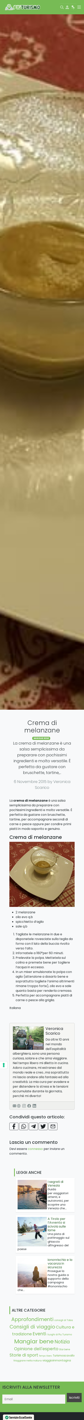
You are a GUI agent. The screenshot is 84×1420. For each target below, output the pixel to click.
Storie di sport (24, 1355)
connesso (35, 1149)
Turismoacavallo (64, 1355)
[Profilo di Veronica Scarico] (28, 1038)
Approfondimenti (32, 1319)
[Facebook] (29, 1105)
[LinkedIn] (34, 1105)
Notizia (62, 1341)
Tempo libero (45, 1355)
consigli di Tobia (63, 1320)
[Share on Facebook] (13, 1126)
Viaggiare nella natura (27, 1360)
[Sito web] (19, 1105)
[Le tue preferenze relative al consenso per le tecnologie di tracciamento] (3, 1065)
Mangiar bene (41, 738)
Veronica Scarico (54, 1031)
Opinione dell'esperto (36, 1349)
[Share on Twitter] (43, 1126)
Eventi (39, 1334)
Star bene (64, 1349)
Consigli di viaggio (32, 1326)
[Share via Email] (52, 1126)
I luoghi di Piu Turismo (59, 1334)
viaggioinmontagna (56, 1360)
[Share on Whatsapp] (23, 1126)
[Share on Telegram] (33, 1126)
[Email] (14, 1105)
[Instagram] (24, 1105)
